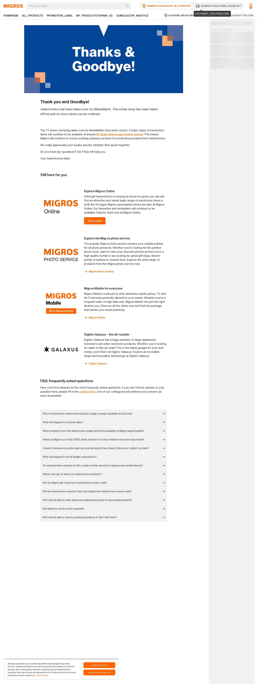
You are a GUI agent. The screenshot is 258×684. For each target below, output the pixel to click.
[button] (103, 414)
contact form (87, 391)
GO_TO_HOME (13, 6)
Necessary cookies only (99, 672)
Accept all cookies (99, 665)
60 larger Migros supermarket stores (119, 134)
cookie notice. (42, 675)
